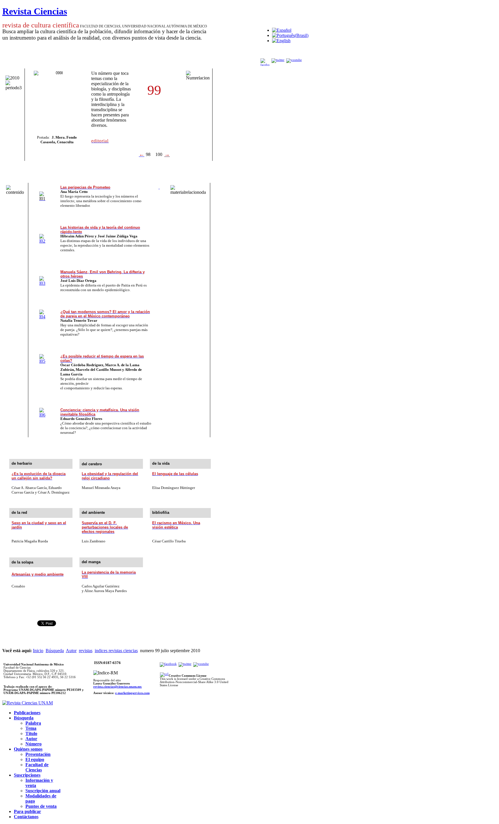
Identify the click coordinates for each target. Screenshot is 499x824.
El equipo (34, 759)
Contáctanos (26, 816)
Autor (71, 650)
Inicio (38, 650)
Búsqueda (55, 650)
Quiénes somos (28, 749)
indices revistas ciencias (116, 650)
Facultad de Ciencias (37, 767)
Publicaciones (27, 712)
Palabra (33, 723)
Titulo (31, 733)
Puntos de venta (41, 806)
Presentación (38, 754)
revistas (85, 650)
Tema (30, 728)
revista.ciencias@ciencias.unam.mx (117, 686)
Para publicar (27, 811)
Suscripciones (27, 775)
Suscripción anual (42, 790)
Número (33, 743)
